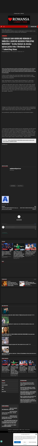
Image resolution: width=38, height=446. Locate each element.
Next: (28, 208)
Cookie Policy (25, 444)
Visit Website (13, 185)
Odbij (25, 442)
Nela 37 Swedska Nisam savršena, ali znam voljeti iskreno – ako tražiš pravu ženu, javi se (9, 412)
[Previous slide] (34, 279)
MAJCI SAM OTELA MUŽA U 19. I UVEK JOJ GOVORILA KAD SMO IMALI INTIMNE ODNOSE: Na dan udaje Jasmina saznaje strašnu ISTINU (28, 393)
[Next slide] (35, 279)
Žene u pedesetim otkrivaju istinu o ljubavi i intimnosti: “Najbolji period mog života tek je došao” (17, 314)
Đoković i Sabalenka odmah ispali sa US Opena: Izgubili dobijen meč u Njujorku (32, 368)
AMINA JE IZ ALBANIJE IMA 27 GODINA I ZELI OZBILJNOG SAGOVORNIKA (9, 425)
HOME (3, 387)
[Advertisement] (19, 6)
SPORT (30, 364)
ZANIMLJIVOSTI (4, 35)
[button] (36, 434)
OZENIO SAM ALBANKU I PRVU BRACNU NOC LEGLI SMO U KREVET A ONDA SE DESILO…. (4, 283)
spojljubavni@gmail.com (6, 51)
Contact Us (3, 382)
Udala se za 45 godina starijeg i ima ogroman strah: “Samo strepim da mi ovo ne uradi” (15, 344)
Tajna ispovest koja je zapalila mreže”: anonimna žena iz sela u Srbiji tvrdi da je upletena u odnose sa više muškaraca (27, 388)
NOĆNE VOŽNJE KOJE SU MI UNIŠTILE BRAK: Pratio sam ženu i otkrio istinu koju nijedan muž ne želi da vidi (9, 417)
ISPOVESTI (9, 281)
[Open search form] (26, 26)
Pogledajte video (33, 26)
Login (35, 223)
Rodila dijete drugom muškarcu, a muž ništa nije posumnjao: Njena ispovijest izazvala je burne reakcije (22, 283)
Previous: (10, 208)
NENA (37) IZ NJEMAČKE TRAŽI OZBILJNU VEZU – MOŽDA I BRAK (9, 409)
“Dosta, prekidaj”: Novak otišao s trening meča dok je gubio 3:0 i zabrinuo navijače (30, 253)
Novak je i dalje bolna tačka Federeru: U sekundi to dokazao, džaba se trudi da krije (6, 253)
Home (3, 389)
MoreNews (23, 431)
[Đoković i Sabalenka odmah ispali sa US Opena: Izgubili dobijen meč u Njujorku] (32, 362)
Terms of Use (4, 391)
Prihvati (17, 442)
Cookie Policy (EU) (4, 385)
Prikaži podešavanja (32, 442)
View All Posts (20, 185)
